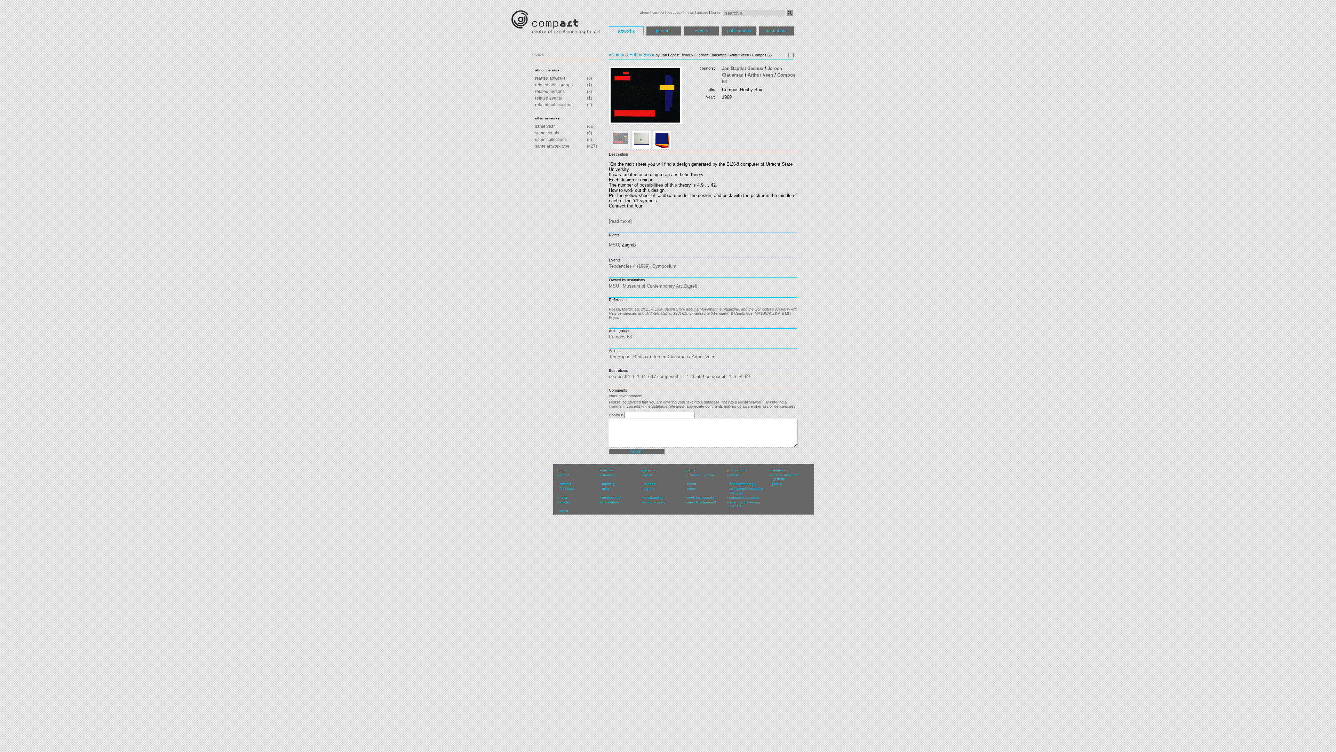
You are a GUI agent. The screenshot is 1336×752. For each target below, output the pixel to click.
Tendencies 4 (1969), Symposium (642, 266)
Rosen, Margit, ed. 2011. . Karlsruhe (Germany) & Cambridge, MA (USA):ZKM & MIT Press (703, 313)
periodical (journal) (701, 502)
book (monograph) (701, 497)
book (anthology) (742, 484)
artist (648, 475)
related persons (550, 91)
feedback (674, 12)
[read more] (620, 221)
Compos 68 (620, 336)
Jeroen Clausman (670, 356)
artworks (626, 31)
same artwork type (552, 146)
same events (547, 133)
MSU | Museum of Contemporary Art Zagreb (653, 286)
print (605, 489)
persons (664, 30)
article (734, 475)
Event (691, 484)
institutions (777, 30)
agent (649, 489)
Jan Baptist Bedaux (742, 68)
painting (608, 484)
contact (658, 12)
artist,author (653, 497)
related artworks (550, 78)
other (691, 489)
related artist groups (554, 85)
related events (548, 98)
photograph (611, 497)
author (649, 484)
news (689, 12)
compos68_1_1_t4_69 (631, 376)
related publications (553, 105)
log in (715, 12)
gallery (777, 484)
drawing (608, 475)
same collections (551, 140)
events (701, 30)
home (561, 470)
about (644, 12)
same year (545, 126)
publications (739, 30)
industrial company (744, 497)
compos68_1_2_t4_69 (679, 376)
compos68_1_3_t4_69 (728, 376)
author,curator (655, 502)
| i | (791, 54)
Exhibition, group (700, 475)
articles (702, 12)
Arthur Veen (760, 75)
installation (610, 502)
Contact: (616, 415)
